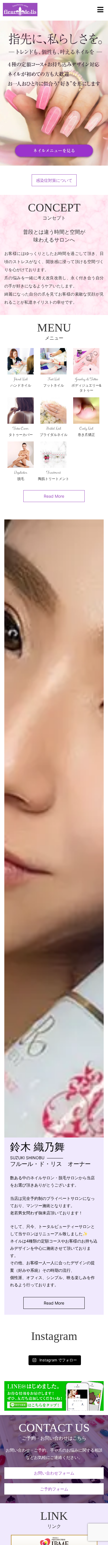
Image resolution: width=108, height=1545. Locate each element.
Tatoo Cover (21, 428)
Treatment (53, 472)
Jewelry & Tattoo (86, 379)
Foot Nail (54, 379)
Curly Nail (86, 428)
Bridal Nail (53, 428)
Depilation (20, 472)
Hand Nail (21, 379)
